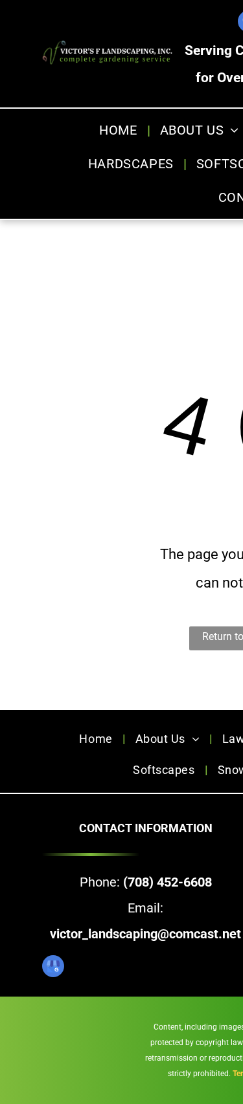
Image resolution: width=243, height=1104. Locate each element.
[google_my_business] (53, 967)
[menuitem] (119, 130)
